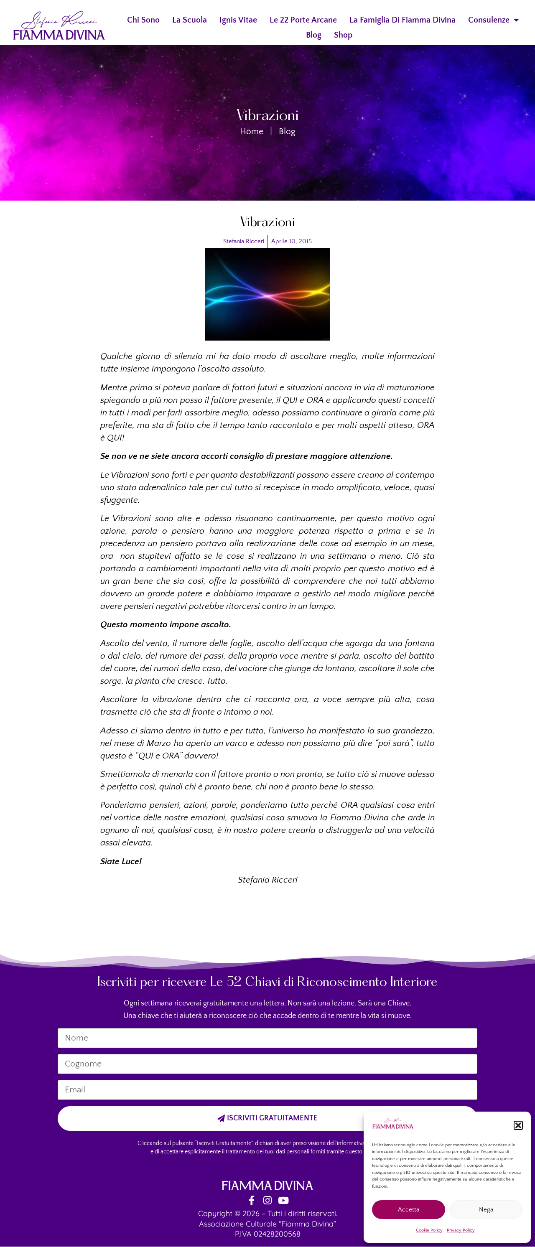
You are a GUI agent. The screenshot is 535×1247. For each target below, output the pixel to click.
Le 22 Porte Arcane (303, 20)
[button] (518, 1125)
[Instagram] (268, 1200)
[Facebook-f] (252, 1200)
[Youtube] (283, 1200)
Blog (313, 35)
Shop (343, 35)
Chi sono (143, 20)
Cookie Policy (429, 1230)
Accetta (408, 1209)
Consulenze (489, 20)
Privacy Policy (461, 1230)
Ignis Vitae (238, 20)
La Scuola (189, 20)
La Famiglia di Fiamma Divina (402, 20)
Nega (486, 1209)
